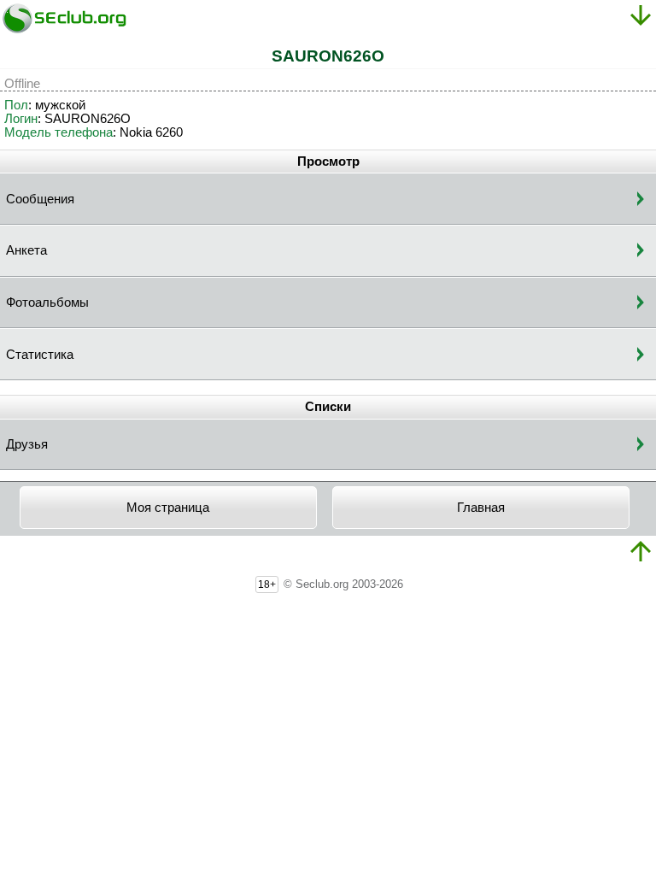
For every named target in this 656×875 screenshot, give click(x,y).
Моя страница (167, 507)
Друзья (27, 444)
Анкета (26, 250)
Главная (481, 507)
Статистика (39, 354)
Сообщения (40, 199)
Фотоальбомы (47, 302)
